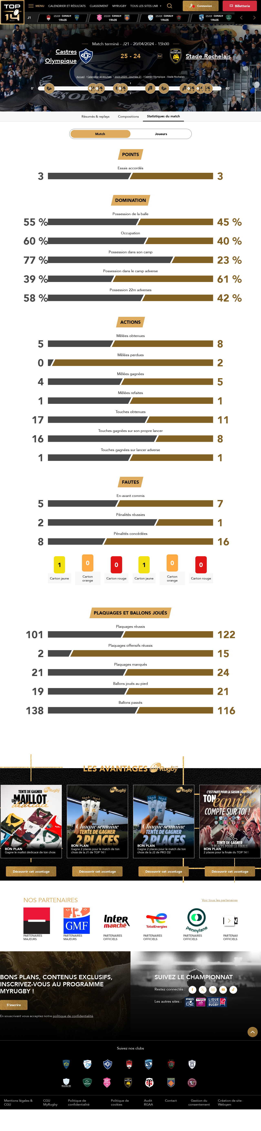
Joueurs (161, 134)
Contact (171, 1100)
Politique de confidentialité (79, 1102)
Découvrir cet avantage (31, 871)
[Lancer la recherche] (169, 6)
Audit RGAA (148, 1102)
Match (100, 134)
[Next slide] (254, 18)
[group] (62, 18)
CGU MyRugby (50, 1102)
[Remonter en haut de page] (253, 1032)
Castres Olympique (61, 56)
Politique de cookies (120, 1102)
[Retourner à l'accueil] (12, 14)
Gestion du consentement (199, 1102)
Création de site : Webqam (230, 1102)
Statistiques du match (163, 116)
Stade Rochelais (208, 56)
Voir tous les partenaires (220, 900)
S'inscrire (14, 1005)
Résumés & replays (95, 116)
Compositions (128, 116)
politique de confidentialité (73, 1015)
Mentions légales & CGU (18, 1102)
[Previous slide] (241, 18)
